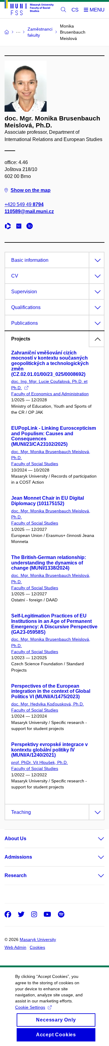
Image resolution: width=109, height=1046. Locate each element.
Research (16, 875)
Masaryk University (38, 939)
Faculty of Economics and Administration (50, 393)
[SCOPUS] (20, 226)
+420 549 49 (24, 204)
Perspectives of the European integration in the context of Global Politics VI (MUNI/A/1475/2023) (50, 691)
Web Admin (15, 947)
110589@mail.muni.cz (29, 211)
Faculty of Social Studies (34, 463)
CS (74, 10)
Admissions (18, 857)
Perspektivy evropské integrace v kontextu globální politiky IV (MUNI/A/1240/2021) (49, 750)
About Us (15, 838)
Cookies (37, 947)
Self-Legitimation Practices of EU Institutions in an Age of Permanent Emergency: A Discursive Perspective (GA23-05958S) (54, 623)
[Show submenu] (95, 839)
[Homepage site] (29, 8)
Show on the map (31, 190)
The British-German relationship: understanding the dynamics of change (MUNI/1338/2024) (48, 563)
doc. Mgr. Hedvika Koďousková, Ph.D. (47, 704)
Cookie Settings (30, 1007)
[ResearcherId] (9, 226)
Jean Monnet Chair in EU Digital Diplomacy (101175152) (47, 500)
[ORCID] (31, 226)
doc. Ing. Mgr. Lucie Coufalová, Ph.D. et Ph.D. (49, 384)
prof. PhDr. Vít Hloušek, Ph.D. (39, 762)
